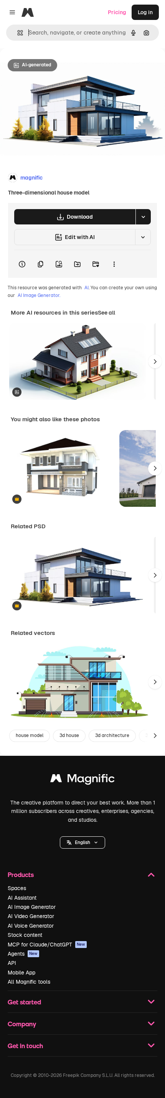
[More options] (114, 264)
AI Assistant (22, 897)
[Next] (155, 361)
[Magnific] (82, 780)
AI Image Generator (32, 906)
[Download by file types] (143, 216)
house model (29, 735)
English (82, 842)
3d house (69, 735)
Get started (24, 1002)
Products (21, 874)
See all (106, 312)
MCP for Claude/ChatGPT (46, 944)
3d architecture (112, 735)
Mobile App (21, 972)
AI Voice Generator (31, 925)
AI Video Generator (31, 916)
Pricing (117, 12)
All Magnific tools (29, 981)
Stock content (25, 934)
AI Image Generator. (39, 295)
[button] (82, 842)
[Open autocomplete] (17, 33)
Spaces (17, 888)
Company (22, 1024)
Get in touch (25, 1046)
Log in (145, 12)
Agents (23, 953)
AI (86, 288)
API (12, 963)
